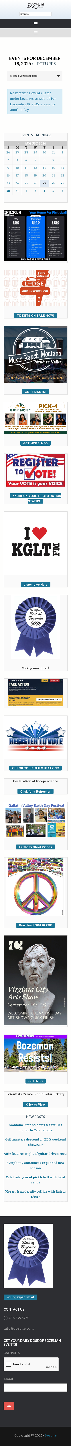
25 (26, 183)
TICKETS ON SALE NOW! (35, 315)
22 (62, 175)
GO (9, 1406)
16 (8, 175)
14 (53, 168)
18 (26, 175)
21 (53, 175)
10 (17, 168)
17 (17, 175)
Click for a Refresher (35, 791)
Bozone (51, 1435)
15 (62, 168)
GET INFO (35, 1081)
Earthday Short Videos (35, 847)
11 (26, 168)
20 (44, 175)
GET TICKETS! (35, 392)
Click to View (35, 1104)
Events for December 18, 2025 (35, 61)
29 (35, 152)
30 (44, 152)
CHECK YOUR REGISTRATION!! (35, 768)
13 (44, 168)
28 (26, 152)
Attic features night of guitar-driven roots (35, 1153)
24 (17, 183)
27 (17, 152)
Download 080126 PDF (35, 925)
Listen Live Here (36, 584)
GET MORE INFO (35, 443)
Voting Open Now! (20, 1297)
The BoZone (36, 6)
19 (35, 175)
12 (35, 168)
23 (8, 183)
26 (8, 152)
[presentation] (31, 1364)
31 (53, 152)
